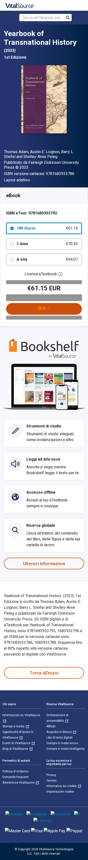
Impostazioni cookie (60, 791)
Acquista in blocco (59, 732)
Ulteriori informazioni (44, 563)
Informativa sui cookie (61, 786)
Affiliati (50, 726)
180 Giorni (47, 228)
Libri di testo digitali (59, 737)
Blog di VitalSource (15, 748)
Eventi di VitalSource (16, 743)
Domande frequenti (15, 777)
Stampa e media (13, 726)
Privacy (51, 775)
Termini (51, 780)
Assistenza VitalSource (18, 782)
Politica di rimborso (15, 771)
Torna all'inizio (44, 672)
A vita (47, 259)
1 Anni (47, 243)
